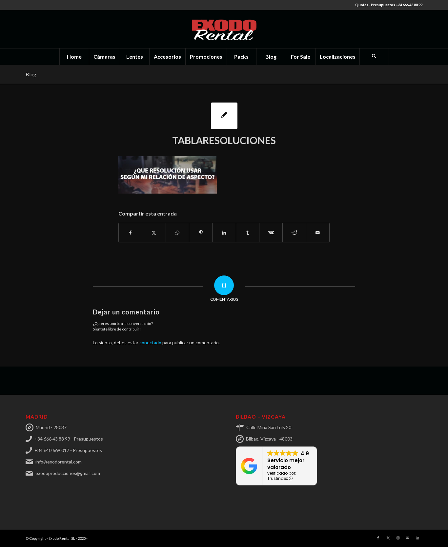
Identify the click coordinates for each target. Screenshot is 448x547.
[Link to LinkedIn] (417, 538)
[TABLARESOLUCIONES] (224, 116)
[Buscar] (374, 56)
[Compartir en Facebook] (130, 232)
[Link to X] (388, 538)
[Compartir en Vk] (270, 232)
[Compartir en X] (153, 232)
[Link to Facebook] (378, 538)
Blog (31, 74)
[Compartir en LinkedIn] (224, 232)
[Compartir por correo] (317, 232)
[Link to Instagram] (398, 538)
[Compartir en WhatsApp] (177, 232)
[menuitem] (74, 56)
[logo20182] (224, 29)
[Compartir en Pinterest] (200, 232)
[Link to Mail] (408, 538)
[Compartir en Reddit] (294, 232)
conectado (150, 342)
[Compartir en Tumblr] (247, 232)
